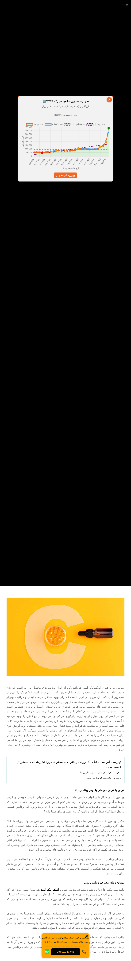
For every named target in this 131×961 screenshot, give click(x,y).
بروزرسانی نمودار (65, 175)
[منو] (6, 5)
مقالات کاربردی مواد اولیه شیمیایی (65, 285)
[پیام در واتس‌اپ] (47, 952)
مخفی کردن (112, 766)
